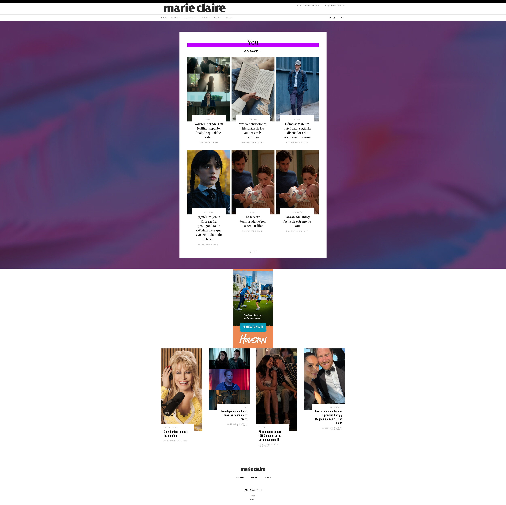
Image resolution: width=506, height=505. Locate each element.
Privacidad (239, 477)
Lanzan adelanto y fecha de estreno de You (297, 221)
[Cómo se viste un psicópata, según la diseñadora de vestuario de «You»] (297, 89)
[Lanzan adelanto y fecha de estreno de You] (297, 182)
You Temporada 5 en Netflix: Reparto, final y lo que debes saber (209, 130)
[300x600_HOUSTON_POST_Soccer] (253, 347)
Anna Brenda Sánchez (175, 440)
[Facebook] (330, 18)
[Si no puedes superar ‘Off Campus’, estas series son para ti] (276, 389)
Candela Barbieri (209, 142)
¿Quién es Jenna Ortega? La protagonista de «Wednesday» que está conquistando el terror (209, 228)
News (253, 212)
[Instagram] (334, 18)
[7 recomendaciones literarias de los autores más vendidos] (253, 89)
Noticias (253, 477)
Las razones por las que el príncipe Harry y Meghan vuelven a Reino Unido (328, 417)
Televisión (297, 212)
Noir (253, 495)
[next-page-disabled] (254, 252)
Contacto (267, 477)
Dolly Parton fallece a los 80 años (176, 434)
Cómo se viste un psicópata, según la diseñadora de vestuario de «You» (297, 130)
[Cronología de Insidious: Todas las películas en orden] (229, 379)
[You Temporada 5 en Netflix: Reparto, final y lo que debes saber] (208, 89)
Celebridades (171, 428)
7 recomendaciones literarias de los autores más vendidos (253, 130)
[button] (342, 17)
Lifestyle (209, 119)
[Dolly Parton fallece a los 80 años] (181, 389)
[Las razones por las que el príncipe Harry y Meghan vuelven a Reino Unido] (324, 379)
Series (262, 428)
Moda (297, 119)
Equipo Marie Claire (253, 142)
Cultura (253, 119)
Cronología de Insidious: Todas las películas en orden (233, 415)
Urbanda (253, 499)
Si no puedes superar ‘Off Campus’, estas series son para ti (271, 436)
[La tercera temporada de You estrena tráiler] (253, 182)
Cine (245, 407)
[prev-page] (250, 252)
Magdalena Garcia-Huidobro (237, 425)
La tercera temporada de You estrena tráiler (253, 221)
